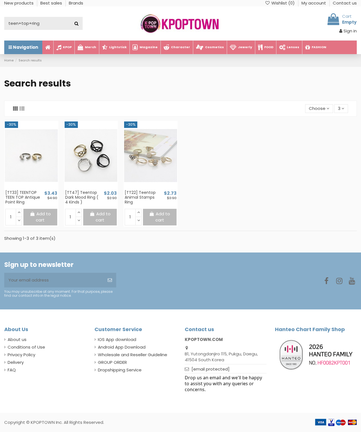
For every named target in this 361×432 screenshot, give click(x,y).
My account (314, 3)
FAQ (12, 370)
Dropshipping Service (120, 370)
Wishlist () (283, 3)
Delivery (16, 362)
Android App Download (122, 347)
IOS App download (117, 339)
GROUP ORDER (112, 362)
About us (17, 339)
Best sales (51, 3)
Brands (76, 3)
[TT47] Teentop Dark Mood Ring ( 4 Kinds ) (81, 197)
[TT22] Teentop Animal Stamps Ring (140, 197)
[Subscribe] (110, 280)
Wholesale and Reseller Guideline (132, 355)
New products (19, 3)
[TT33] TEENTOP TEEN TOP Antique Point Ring (22, 197)
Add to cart (43, 217)
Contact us (345, 3)
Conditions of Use (26, 347)
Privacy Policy (21, 355)
